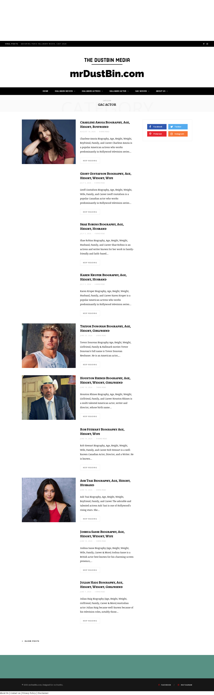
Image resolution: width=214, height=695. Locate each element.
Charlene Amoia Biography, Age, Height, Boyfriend (105, 124)
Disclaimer (43, 693)
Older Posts (32, 641)
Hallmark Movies (64, 91)
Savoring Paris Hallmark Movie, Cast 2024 (44, 44)
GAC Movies (141, 91)
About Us (160, 91)
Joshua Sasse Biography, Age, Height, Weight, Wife (102, 533)
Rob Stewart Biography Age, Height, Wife (102, 431)
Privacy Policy (29, 693)
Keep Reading (90, 161)
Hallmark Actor (117, 91)
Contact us (15, 693)
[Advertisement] (87, 20)
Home (45, 91)
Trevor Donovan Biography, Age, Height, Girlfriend (105, 328)
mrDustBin (58, 684)
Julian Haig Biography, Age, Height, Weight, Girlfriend (101, 584)
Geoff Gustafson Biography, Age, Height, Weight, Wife (105, 175)
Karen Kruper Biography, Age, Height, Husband (103, 277)
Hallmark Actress (91, 91)
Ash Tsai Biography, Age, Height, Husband (105, 482)
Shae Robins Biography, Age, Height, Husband (102, 226)
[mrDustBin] (107, 67)
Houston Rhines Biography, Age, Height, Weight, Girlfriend (105, 380)
